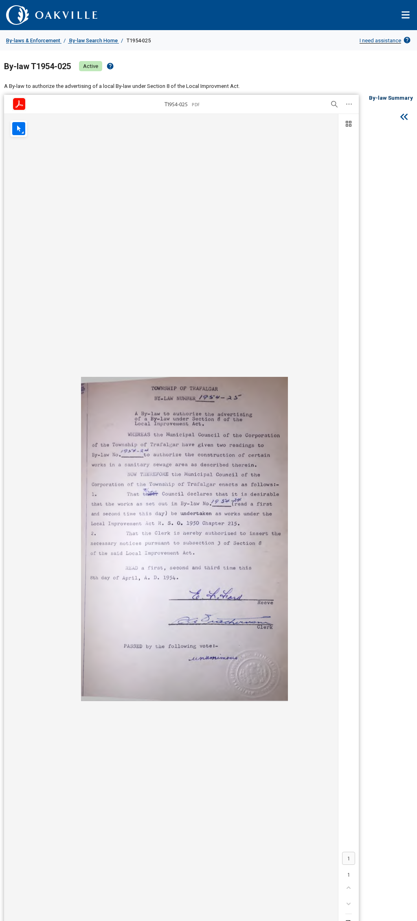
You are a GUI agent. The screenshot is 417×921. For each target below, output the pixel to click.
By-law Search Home (93, 40)
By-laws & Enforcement (33, 40)
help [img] (110, 66)
